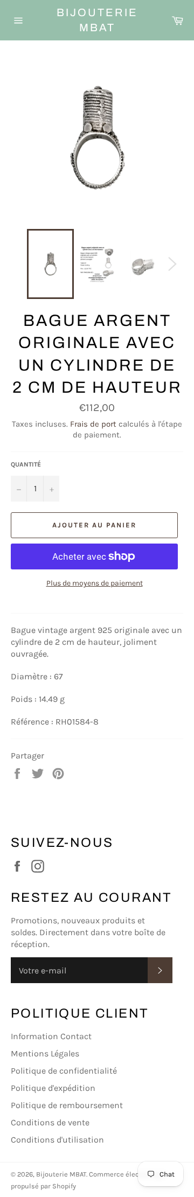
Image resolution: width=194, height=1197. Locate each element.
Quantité (26, 464)
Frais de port (93, 424)
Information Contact (51, 1036)
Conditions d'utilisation (57, 1140)
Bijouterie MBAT (97, 19)
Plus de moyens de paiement (94, 583)
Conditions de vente (50, 1122)
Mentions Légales (45, 1053)
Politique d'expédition (53, 1088)
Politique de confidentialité (64, 1071)
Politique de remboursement (67, 1105)
